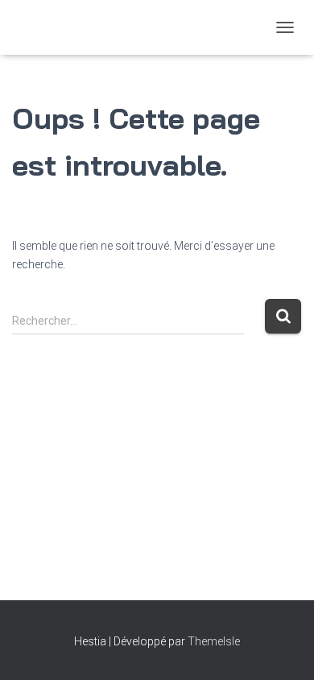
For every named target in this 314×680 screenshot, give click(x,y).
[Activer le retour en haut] (282, 648)
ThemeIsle (214, 641)
